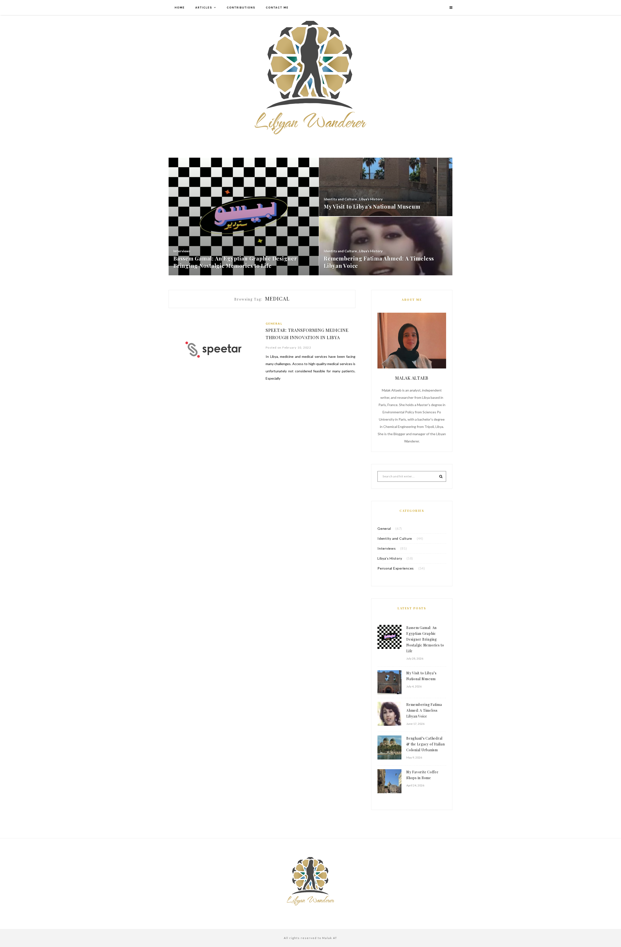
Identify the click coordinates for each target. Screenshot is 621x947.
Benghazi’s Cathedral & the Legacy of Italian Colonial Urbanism (425, 744)
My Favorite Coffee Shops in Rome (422, 775)
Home (180, 7)
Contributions (241, 7)
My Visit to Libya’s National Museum (421, 676)
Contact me (277, 7)
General (274, 323)
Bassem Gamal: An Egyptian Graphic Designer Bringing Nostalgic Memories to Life (425, 639)
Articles (203, 7)
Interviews (386, 548)
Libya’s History (389, 558)
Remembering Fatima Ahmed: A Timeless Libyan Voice (424, 710)
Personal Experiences (395, 568)
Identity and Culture (394, 538)
